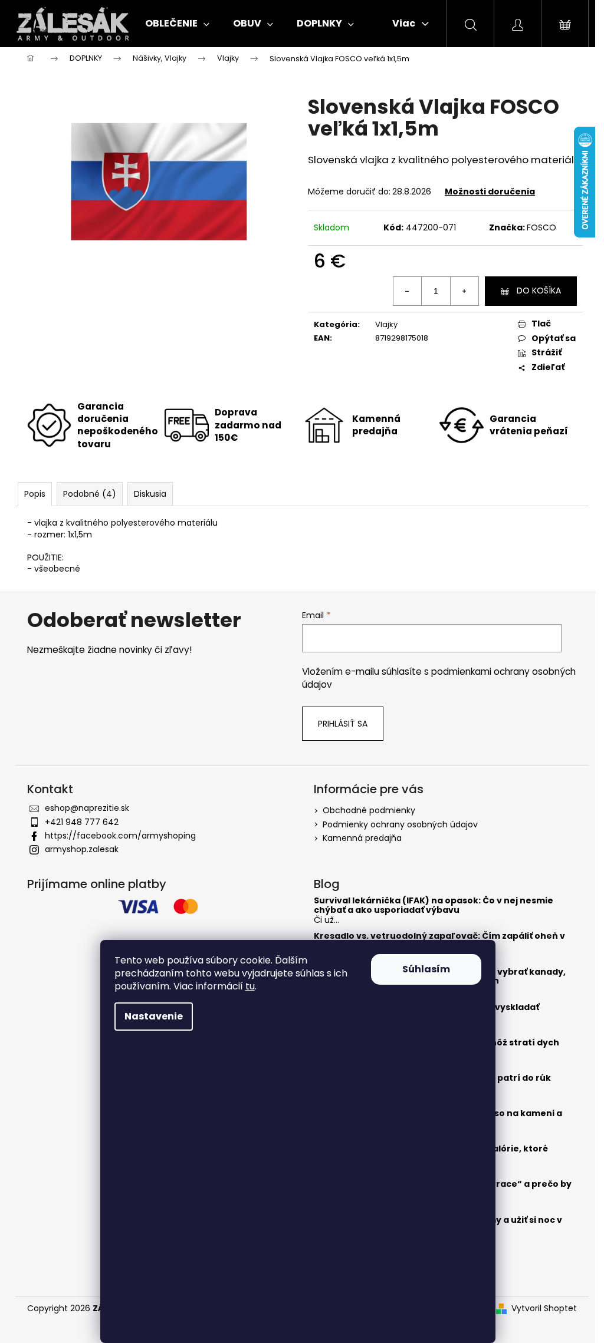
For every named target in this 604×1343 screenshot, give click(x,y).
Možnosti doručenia (490, 191)
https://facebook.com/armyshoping (120, 836)
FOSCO (541, 227)
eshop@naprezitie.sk (87, 808)
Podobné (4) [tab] (89, 494)
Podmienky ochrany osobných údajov (400, 824)
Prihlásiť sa (342, 724)
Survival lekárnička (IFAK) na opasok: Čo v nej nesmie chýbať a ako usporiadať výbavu (433, 905)
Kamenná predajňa (362, 838)
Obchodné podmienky (369, 810)
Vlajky (386, 324)
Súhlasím (426, 969)
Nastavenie (153, 1016)
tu (250, 986)
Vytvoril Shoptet (544, 1308)
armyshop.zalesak (82, 849)
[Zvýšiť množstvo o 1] (464, 291)
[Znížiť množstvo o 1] (407, 291)
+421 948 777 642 (82, 822)
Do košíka (539, 290)
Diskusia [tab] (150, 494)
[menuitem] (177, 23)
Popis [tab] (34, 494)
